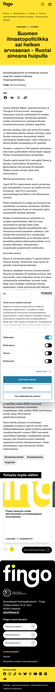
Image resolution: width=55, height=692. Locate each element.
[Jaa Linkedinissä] (12, 97)
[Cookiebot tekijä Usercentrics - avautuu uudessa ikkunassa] (41, 293)
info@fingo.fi (11, 612)
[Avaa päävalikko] (50, 4)
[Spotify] (45, 673)
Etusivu (6, 13)
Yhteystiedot (11, 652)
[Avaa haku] (43, 4)
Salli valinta (27, 388)
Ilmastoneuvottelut (14, 457)
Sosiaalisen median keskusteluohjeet (20, 661)
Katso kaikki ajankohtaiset (34, 550)
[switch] (48, 345)
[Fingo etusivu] (8, 4)
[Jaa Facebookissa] (5, 97)
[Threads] (30, 673)
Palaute (6, 656)
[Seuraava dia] (11, 549)
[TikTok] (14, 673)
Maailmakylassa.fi (12, 635)
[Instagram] (9, 673)
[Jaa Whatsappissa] (18, 97)
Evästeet (6, 685)
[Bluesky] (25, 673)
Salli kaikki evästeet (27, 379)
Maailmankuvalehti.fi (13, 626)
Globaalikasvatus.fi (13, 643)
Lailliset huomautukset (12, 688)
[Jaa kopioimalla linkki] (25, 97)
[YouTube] (35, 673)
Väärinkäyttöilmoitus (39, 685)
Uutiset (32, 13)
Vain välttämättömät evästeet (27, 396)
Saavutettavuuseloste (20, 685)
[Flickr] (40, 673)
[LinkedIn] (19, 673)
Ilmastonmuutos (35, 457)
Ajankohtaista (19, 13)
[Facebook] (4, 673)
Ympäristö (10, 462)
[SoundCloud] (4, 678)
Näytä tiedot (41, 371)
